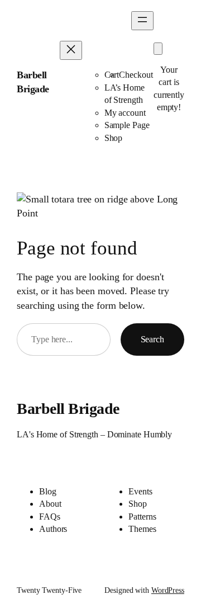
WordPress (167, 590)
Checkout (135, 74)
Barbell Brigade (68, 408)
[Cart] (158, 49)
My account (125, 112)
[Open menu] (142, 20)
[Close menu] (71, 50)
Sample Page (127, 125)
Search (152, 339)
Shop (113, 138)
